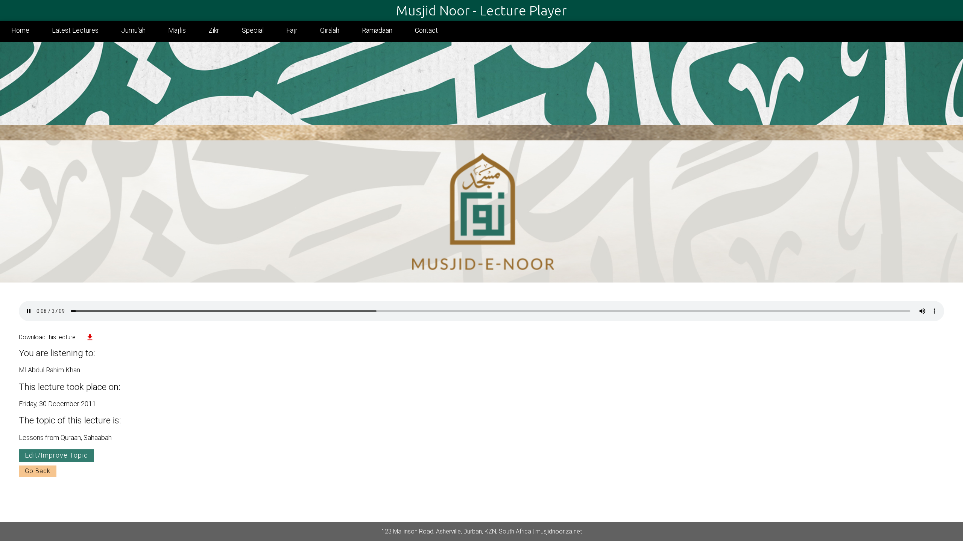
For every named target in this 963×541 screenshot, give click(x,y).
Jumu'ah (133, 30)
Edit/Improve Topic (56, 455)
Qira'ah (329, 30)
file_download (90, 337)
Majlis (177, 30)
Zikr (213, 30)
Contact (426, 30)
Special (253, 30)
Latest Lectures (75, 30)
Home (20, 30)
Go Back (37, 471)
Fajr (292, 30)
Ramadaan (377, 30)
